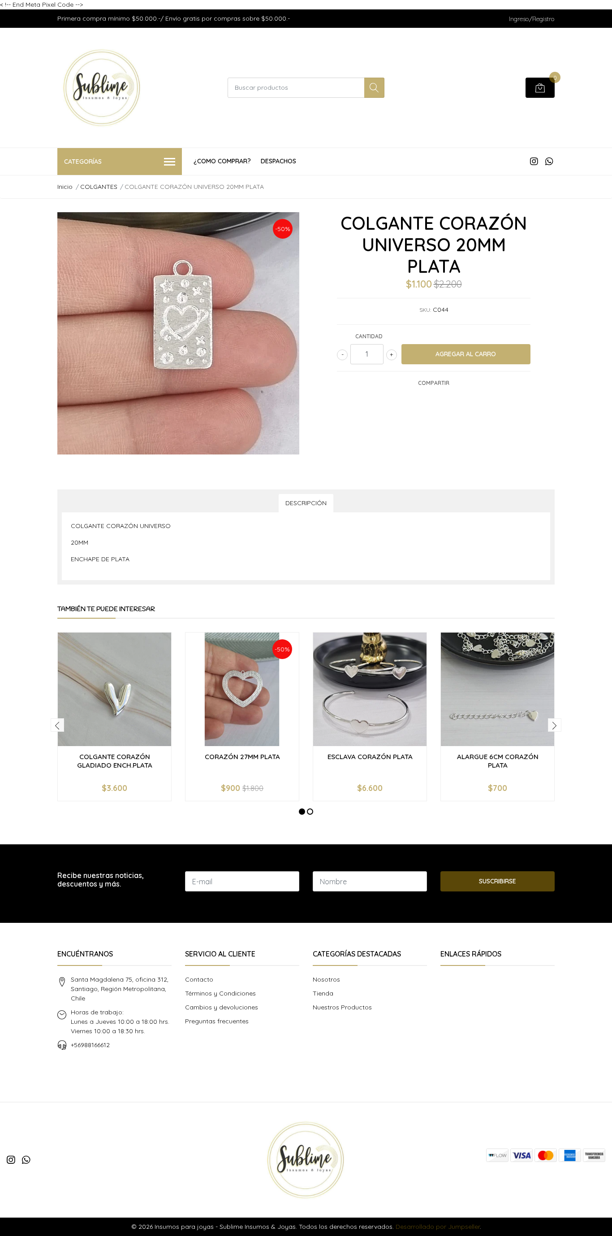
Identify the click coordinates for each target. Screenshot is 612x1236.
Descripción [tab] (306, 503)
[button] (302, 811)
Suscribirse (497, 881)
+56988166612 (90, 1045)
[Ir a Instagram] (534, 161)
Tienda (323, 993)
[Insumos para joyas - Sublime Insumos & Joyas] (102, 87)
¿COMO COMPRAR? (222, 161)
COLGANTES (98, 187)
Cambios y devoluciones (221, 1007)
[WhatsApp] (549, 161)
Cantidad (369, 336)
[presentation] (57, 725)
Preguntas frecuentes (217, 1021)
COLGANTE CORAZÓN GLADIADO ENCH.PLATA (114, 760)
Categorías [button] (83, 161)
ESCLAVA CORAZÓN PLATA (370, 756)
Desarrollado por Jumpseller (438, 1227)
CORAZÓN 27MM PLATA (242, 756)
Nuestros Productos (342, 1007)
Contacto (199, 979)
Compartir (433, 383)
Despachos (278, 161)
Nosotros (326, 979)
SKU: (425, 309)
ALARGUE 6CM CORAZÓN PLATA (498, 760)
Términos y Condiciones (220, 993)
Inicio (65, 187)
